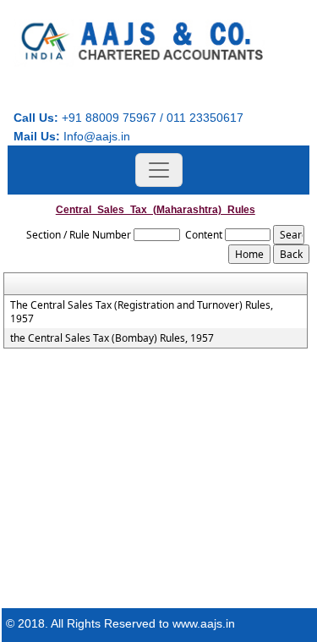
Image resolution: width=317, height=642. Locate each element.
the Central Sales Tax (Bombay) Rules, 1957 (112, 338)
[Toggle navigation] (159, 170)
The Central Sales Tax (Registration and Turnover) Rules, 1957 (141, 312)
